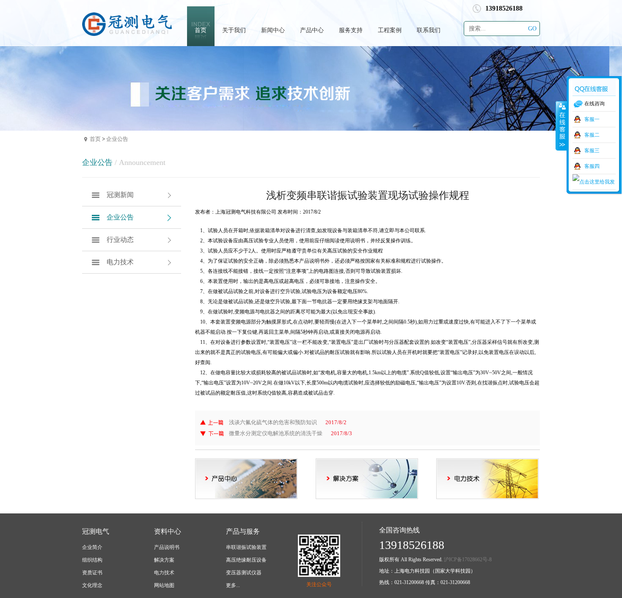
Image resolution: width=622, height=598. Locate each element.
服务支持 (351, 30)
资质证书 (92, 573)
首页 (200, 30)
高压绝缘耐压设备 (246, 560)
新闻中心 (273, 30)
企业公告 (117, 139)
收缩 (561, 126)
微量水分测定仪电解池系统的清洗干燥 (275, 433)
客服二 (592, 135)
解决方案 (164, 560)
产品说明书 (166, 547)
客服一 (592, 119)
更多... (233, 585)
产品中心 (312, 30)
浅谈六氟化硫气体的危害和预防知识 (273, 422)
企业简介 (92, 547)
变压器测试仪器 (243, 573)
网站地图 (164, 585)
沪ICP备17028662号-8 (468, 559)
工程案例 (390, 30)
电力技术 (120, 262)
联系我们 (428, 30)
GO (532, 28)
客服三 (592, 151)
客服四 (592, 166)
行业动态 (120, 239)
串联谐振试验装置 (246, 547)
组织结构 (92, 560)
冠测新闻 (120, 194)
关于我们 (234, 30)
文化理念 (92, 585)
